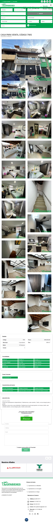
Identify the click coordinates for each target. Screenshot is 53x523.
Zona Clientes (15, 1)
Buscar (41, 13)
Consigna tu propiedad (6, 1)
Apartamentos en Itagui (34, 491)
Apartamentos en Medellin (34, 485)
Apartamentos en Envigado (34, 488)
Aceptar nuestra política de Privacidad (26, 447)
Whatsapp (27, 419)
